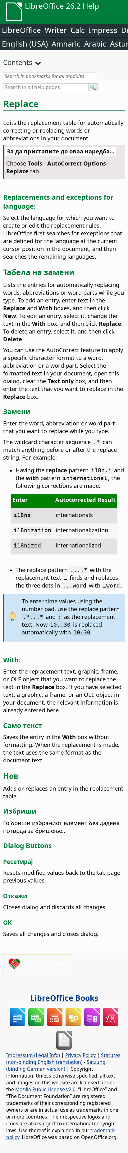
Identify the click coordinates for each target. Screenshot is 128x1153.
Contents (17, 62)
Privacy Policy (80, 1055)
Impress (103, 30)
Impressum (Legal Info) (33, 1055)
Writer (56, 30)
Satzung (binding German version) (56, 1065)
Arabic (95, 44)
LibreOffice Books (64, 997)
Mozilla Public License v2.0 (45, 1089)
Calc (78, 30)
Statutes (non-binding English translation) (63, 1058)
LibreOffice (21, 30)
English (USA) (25, 44)
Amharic (66, 44)
